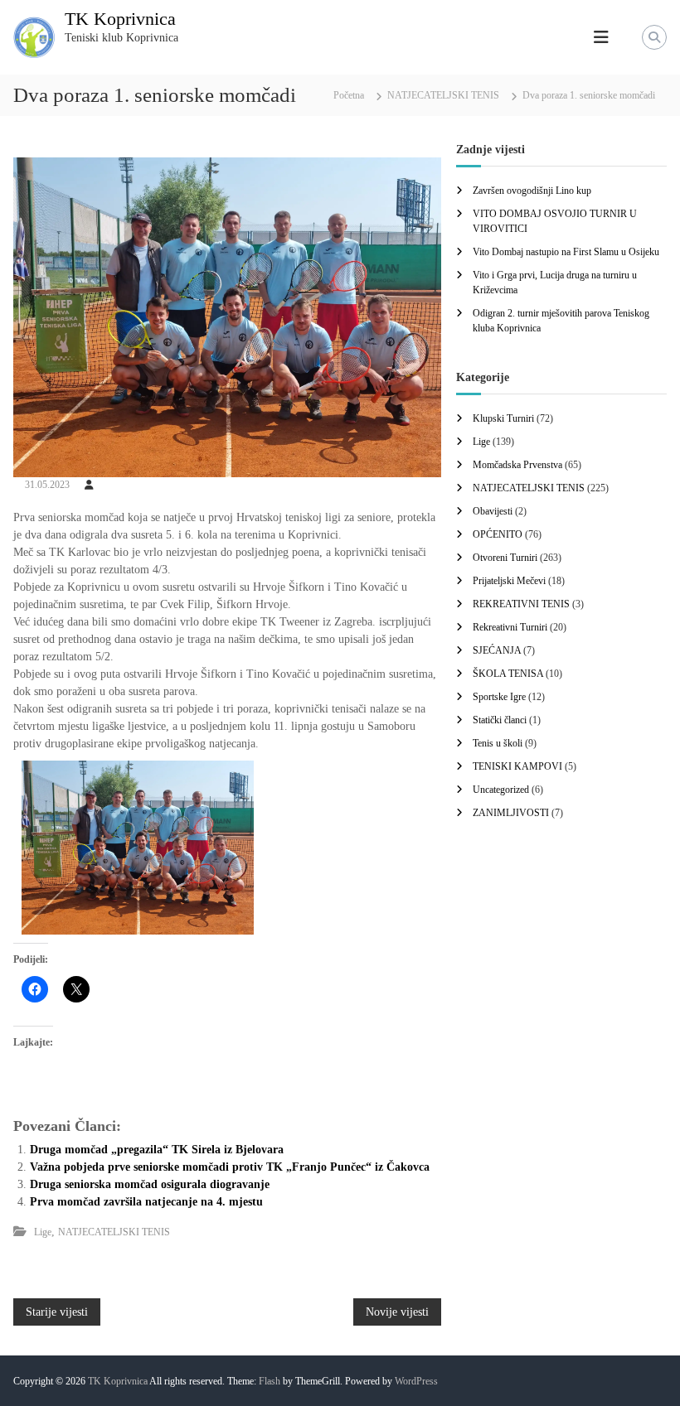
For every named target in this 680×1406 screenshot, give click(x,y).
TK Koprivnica (120, 18)
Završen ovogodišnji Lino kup (532, 190)
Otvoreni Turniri (505, 557)
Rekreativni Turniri (510, 627)
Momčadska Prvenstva (517, 465)
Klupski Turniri (503, 418)
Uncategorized (501, 789)
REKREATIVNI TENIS (521, 604)
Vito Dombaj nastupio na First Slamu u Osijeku (566, 252)
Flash (269, 1381)
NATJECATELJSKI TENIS (443, 95)
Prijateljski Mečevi (509, 581)
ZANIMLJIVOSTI (511, 813)
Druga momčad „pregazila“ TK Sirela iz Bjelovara (157, 1149)
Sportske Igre (499, 697)
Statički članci (500, 720)
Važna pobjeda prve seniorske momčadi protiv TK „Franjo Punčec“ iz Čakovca (230, 1167)
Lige (42, 1232)
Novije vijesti (397, 1312)
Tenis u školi (497, 743)
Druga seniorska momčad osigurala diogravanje (150, 1184)
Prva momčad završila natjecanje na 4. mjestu (146, 1202)
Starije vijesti (57, 1312)
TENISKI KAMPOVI (517, 766)
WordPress (416, 1381)
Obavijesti (492, 511)
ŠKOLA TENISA (508, 673)
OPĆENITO (497, 534)
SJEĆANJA (497, 650)
